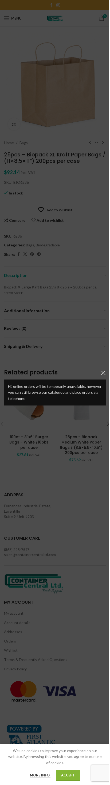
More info (40, 775)
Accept (68, 775)
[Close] (103, 373)
